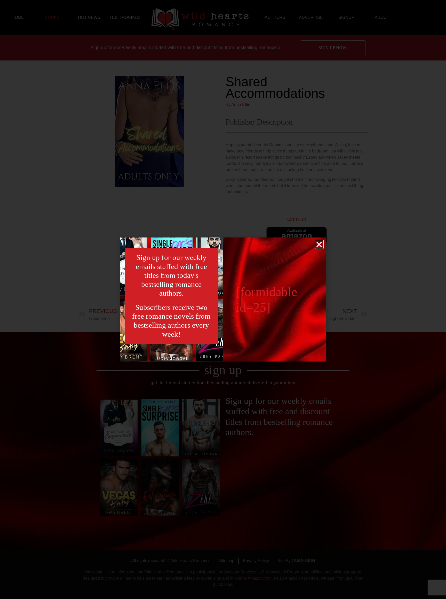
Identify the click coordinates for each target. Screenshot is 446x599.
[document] (223, 299)
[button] (319, 244)
